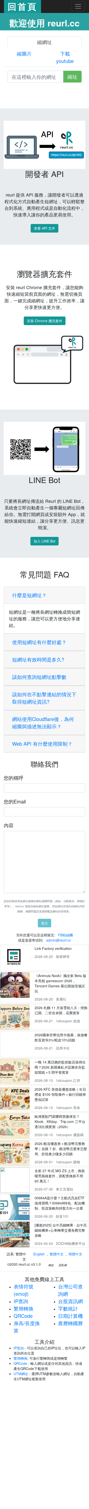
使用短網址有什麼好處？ (39, 642)
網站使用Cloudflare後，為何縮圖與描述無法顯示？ (43, 722)
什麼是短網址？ (29, 595)
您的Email (15, 801)
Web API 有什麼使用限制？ (42, 743)
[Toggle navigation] (78, 6)
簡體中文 (75, 1253)
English (39, 1253)
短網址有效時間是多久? (38, 659)
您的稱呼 (13, 777)
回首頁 (22, 6)
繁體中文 (57, 1253)
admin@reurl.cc (58, 940)
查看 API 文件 (44, 228)
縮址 (72, 76)
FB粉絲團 (65, 934)
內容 (9, 825)
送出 (44, 922)
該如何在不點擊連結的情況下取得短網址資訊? (44, 698)
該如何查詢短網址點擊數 (39, 676)
